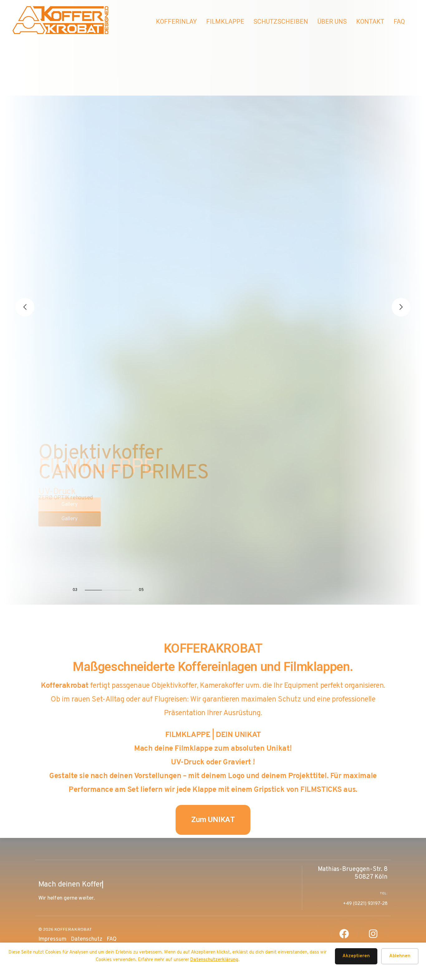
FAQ (399, 21)
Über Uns (332, 21)
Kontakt (370, 21)
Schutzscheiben (281, 21)
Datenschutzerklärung (214, 960)
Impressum (52, 939)
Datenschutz (86, 939)
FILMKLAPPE (225, 21)
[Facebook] (344, 933)
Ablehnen (399, 956)
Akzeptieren (356, 956)
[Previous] (25, 307)
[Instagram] (373, 933)
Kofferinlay (176, 21)
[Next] (401, 307)
